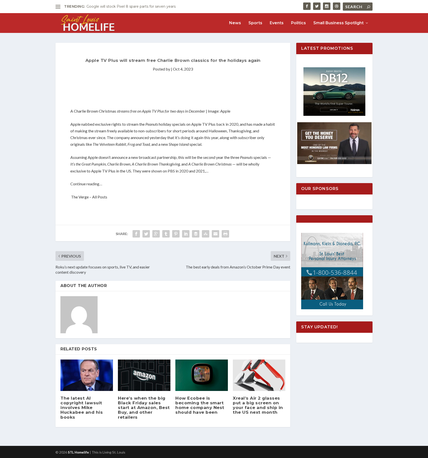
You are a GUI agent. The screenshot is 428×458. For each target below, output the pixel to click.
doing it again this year (199, 137)
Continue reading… (86, 183)
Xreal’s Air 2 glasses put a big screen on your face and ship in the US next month (258, 405)
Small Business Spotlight (338, 23)
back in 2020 (227, 124)
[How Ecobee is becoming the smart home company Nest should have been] (201, 375)
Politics (298, 23)
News (235, 23)
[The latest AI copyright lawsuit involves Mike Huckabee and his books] (86, 375)
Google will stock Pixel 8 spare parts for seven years (131, 6)
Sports (255, 23)
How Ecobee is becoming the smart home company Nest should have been (199, 405)
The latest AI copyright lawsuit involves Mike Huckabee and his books (81, 408)
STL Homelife (78, 452)
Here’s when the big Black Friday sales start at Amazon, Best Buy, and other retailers (144, 408)
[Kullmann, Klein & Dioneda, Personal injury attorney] (332, 308)
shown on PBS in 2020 (169, 171)
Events (277, 23)
